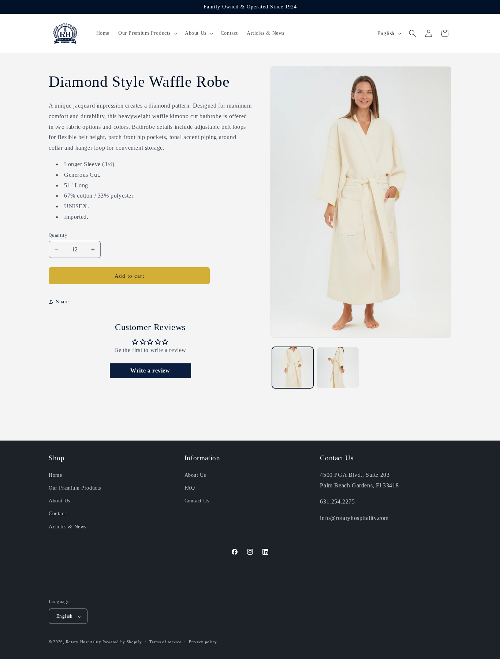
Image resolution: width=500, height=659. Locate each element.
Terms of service (165, 642)
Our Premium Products (75, 488)
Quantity (58, 235)
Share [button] (62, 301)
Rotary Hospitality (83, 642)
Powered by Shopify (122, 642)
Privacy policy (203, 642)
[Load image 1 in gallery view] (292, 367)
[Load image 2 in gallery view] (337, 367)
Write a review (150, 370)
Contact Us (196, 501)
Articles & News (67, 526)
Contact (57, 514)
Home (55, 475)
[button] (147, 33)
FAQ (189, 488)
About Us (59, 501)
